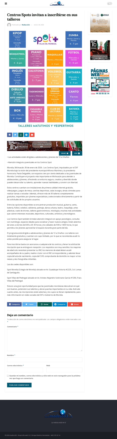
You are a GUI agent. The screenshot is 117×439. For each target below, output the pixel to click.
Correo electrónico (15, 365)
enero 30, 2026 (39, 25)
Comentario (12, 327)
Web (48, 365)
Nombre (11, 355)
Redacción (26, 25)
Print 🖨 (64, 153)
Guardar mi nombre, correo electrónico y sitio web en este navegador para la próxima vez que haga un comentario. (44, 377)
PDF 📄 (77, 153)
